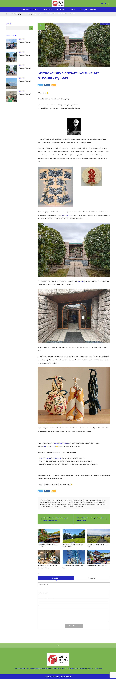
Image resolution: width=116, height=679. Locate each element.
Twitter (102, 3)
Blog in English (105, 24)
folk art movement (87, 500)
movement (67, 215)
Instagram (108, 3)
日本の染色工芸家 (79, 504)
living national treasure (60, 502)
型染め (69, 504)
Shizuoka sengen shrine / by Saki (96, 565)
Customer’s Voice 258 (25, 81)
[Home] (6, 12)
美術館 (98, 504)
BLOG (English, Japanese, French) (20, 14)
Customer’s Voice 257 (25, 94)
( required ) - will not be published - (48, 597)
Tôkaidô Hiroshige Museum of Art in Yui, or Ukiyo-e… (73, 545)
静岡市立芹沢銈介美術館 (61, 506)
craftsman (79, 500)
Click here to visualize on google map (50, 458)
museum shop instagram (61, 443)
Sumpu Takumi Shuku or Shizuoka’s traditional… (48, 545)
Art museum (69, 500)
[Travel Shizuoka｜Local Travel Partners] (58, 665)
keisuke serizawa (49, 502)
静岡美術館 (70, 506)
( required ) (43, 593)
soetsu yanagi (58, 504)
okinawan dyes (69, 502)
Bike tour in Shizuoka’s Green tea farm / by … (98, 545)
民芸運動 (87, 504)
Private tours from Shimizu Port (29, 9)
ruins (81, 281)
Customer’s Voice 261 (25, 42)
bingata (75, 500)
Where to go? (61, 9)
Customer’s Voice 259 (25, 68)
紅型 (95, 504)
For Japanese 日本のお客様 (88, 9)
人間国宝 (65, 504)
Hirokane (47, 500)
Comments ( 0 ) (55, 578)
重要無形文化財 (51, 506)
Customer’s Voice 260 (25, 55)
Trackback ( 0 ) (92, 578)
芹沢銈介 (103, 504)
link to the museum (50, 446)
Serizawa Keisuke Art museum (90, 502)
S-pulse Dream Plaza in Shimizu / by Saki (73, 566)
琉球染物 (91, 504)
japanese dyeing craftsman (98, 500)
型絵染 (73, 504)
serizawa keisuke (78, 502)
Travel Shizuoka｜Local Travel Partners (61, 676)
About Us (72, 9)
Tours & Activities (47, 9)
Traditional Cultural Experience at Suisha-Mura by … (47, 566)
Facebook (105, 3)
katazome (42, 502)
